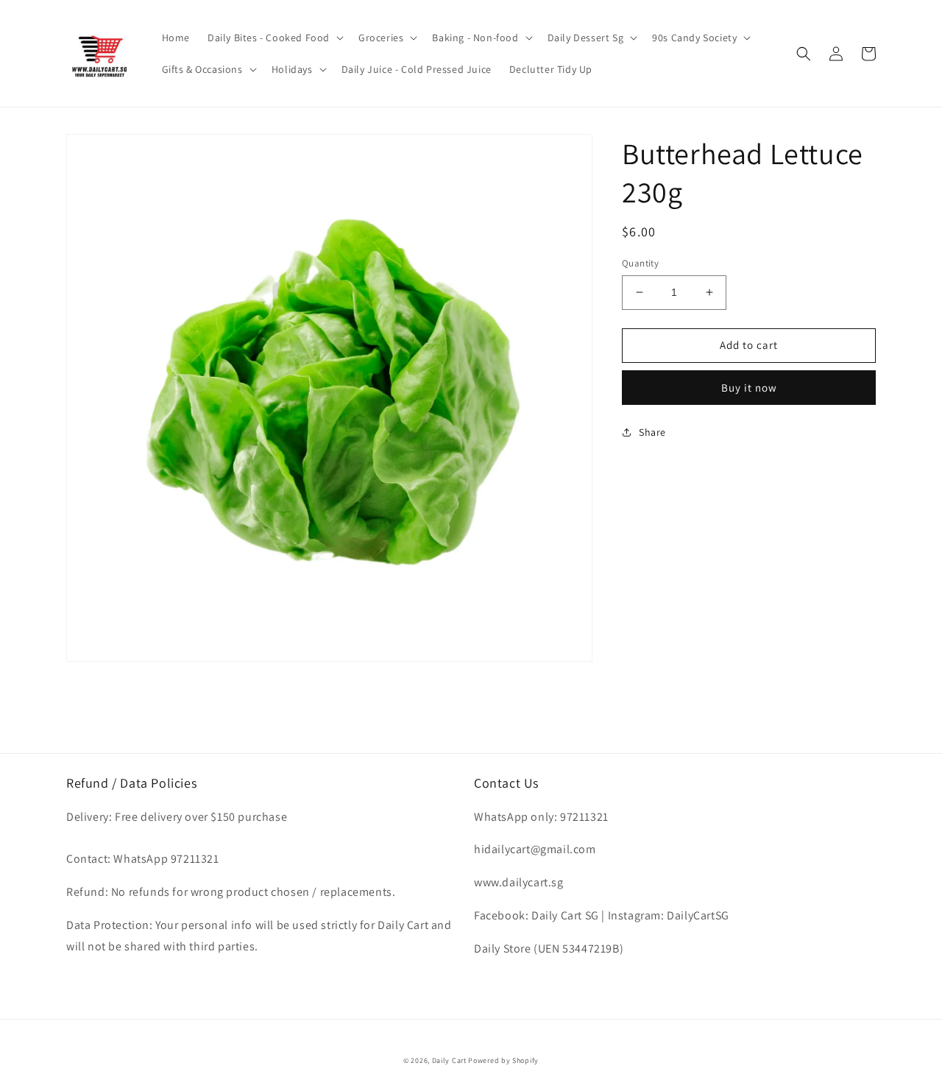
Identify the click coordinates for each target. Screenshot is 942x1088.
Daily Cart (449, 1060)
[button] (274, 37)
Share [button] (652, 432)
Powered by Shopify (503, 1060)
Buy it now (749, 388)
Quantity (640, 263)
